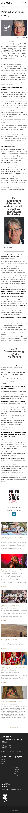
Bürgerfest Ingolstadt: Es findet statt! (12, 570)
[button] (22, 2)
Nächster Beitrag (14, 730)
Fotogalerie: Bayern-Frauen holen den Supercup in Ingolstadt (13, 668)
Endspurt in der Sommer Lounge (11, 537)
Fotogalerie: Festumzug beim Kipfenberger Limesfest (10, 606)
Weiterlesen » (4, 551)
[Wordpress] (14, 514)
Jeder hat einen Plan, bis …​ (9, 639)
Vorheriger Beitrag (14, 727)
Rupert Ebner (8, 247)
